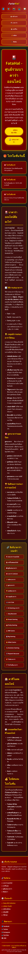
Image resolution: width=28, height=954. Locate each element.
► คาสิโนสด (5, 886)
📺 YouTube (5, 935)
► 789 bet (5, 915)
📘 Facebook (5, 926)
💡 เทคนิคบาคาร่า (11, 591)
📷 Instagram (6, 932)
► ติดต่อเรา (5, 892)
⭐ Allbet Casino (11, 642)
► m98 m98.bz (6, 909)
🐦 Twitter (5, 929)
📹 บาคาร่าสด (10, 602)
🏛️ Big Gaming (10, 636)
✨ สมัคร (14, 35)
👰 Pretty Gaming (11, 625)
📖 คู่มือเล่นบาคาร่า (11, 568)
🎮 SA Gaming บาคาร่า (13, 608)
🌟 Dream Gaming (11, 619)
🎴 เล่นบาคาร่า (14, 140)
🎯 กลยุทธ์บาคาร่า (11, 596)
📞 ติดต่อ (14, 42)
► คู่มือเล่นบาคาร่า (7, 889)
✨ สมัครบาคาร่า (11, 579)
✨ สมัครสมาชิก (14, 131)
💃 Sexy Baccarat (11, 614)
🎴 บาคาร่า (14, 23)
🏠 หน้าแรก (14, 16)
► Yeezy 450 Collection (8, 903)
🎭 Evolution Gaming (12, 648)
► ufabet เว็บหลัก (7, 906)
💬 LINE (4, 938)
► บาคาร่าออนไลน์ (7, 883)
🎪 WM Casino (10, 631)
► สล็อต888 (5, 912)
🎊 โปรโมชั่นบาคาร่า (12, 665)
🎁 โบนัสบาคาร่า (10, 659)
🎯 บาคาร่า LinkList (12, 574)
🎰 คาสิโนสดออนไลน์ (12, 562)
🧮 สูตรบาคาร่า (10, 585)
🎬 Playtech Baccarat (12, 653)
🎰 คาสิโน (14, 29)
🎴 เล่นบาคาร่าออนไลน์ (12, 557)
